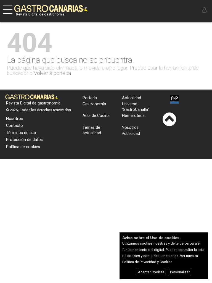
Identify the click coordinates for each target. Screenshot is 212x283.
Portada (90, 98)
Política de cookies (23, 147)
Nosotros (14, 118)
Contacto (14, 125)
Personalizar (180, 272)
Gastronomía (94, 104)
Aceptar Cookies (151, 272)
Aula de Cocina (96, 115)
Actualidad (131, 98)
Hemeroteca (133, 115)
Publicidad (131, 133)
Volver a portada (52, 73)
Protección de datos (24, 139)
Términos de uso (21, 132)
